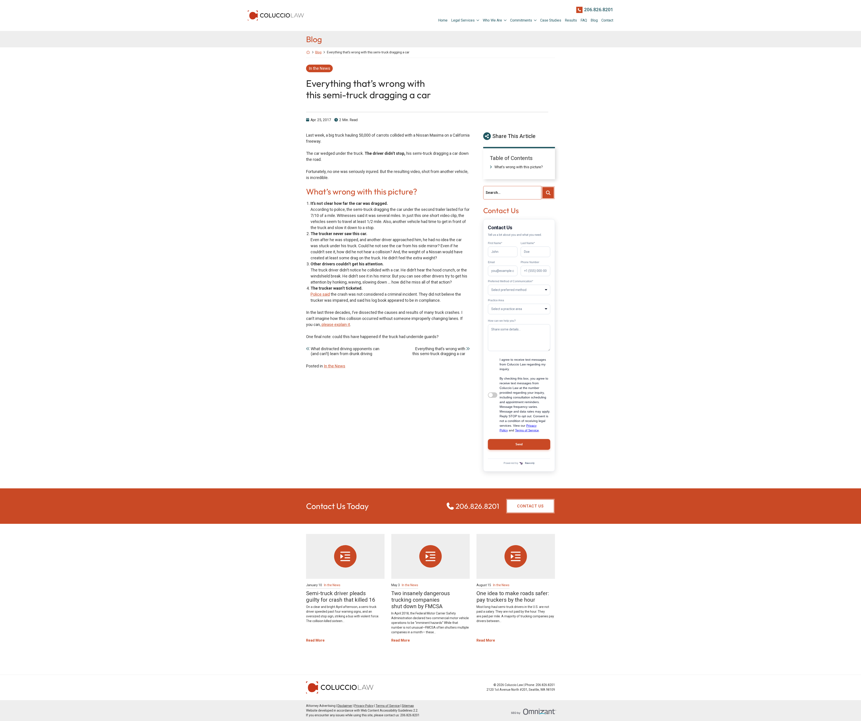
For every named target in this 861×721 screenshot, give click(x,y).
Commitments (521, 20)
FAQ (584, 20)
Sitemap (408, 706)
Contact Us (530, 506)
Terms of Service (388, 706)
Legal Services (463, 20)
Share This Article (513, 136)
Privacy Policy (364, 706)
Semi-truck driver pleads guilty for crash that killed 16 (340, 596)
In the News (319, 68)
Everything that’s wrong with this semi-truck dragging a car (438, 351)
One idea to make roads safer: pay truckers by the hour (512, 596)
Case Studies (550, 20)
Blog (594, 20)
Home (443, 20)
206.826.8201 (598, 9)
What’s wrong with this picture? (518, 167)
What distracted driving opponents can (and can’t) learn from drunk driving (345, 351)
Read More (315, 640)
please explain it (336, 324)
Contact (607, 20)
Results (571, 20)
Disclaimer (344, 706)
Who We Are (492, 20)
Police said (320, 294)
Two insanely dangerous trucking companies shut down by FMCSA (420, 600)
